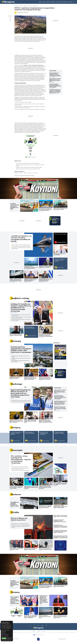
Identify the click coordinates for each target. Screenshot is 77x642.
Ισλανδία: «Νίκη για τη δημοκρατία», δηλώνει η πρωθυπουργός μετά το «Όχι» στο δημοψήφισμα (30, 616)
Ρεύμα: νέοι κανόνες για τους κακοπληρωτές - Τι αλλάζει (19, 466)
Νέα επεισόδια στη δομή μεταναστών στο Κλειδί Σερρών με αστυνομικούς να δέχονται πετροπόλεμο (60, 531)
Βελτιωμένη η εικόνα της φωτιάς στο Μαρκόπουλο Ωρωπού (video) (30, 549)
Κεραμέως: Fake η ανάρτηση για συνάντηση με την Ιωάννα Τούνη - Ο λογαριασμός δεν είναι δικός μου (45, 378)
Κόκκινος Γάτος (61, 242)
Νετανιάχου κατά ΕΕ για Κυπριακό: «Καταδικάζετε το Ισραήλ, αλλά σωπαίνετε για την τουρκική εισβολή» (55, 85)
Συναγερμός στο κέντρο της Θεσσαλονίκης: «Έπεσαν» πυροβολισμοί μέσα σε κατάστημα (59, 520)
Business (16, 494)
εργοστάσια (42, 36)
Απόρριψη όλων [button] (9, 638)
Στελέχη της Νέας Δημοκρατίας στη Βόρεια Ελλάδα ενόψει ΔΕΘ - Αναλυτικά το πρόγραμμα (21, 349)
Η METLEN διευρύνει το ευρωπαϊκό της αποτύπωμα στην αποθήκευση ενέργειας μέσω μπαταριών (45, 506)
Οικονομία (16, 450)
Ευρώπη (21, 37)
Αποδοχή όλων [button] (4, 638)
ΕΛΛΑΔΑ (43, 211)
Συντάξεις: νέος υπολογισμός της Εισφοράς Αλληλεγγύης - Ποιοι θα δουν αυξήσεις (45, 487)
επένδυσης (43, 40)
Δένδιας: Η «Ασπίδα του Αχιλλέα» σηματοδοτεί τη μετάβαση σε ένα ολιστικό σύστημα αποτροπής (21, 307)
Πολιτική (16, 341)
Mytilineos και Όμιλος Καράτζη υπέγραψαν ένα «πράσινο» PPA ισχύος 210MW (29, 167)
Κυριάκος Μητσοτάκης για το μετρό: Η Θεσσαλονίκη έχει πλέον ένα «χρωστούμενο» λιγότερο (46, 280)
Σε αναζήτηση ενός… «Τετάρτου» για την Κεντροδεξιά (44, 433)
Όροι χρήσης (33, 631)
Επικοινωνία (43, 631)
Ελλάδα (15, 512)
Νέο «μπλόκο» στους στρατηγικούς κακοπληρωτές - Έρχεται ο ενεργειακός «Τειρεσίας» (21, 459)
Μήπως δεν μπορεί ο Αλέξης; (60, 234)
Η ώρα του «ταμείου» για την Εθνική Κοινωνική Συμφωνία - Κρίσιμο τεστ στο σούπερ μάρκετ (16, 487)
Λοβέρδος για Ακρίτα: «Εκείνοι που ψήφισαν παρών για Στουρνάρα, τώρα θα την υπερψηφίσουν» (16, 421)
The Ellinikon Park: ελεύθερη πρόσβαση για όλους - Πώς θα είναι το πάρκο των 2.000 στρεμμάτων (60, 506)
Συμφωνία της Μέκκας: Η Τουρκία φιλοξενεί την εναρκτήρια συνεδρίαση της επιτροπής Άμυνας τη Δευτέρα (55, 74)
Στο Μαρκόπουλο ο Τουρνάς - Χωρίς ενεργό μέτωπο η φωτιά (20, 523)
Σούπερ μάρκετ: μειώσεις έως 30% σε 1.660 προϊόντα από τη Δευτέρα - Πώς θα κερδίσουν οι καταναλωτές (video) (60, 536)
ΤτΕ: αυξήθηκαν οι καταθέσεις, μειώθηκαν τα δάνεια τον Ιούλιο (14, 504)
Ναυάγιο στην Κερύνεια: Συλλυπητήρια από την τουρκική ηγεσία (45, 616)
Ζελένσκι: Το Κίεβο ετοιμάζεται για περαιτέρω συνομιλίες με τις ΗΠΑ (16, 335)
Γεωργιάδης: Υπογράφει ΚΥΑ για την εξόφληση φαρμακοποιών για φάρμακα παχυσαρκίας (30, 280)
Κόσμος (15, 592)
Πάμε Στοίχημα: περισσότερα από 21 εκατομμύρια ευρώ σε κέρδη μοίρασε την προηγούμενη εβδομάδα (45, 209)
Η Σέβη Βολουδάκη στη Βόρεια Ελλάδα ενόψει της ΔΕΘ (15, 378)
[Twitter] (38, 625)
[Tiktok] (46, 625)
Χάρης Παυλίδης (60, 267)
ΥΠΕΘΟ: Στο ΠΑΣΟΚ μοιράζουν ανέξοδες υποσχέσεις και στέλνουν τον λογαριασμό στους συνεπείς (16, 280)
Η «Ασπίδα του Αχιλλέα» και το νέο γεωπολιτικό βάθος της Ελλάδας (21, 246)
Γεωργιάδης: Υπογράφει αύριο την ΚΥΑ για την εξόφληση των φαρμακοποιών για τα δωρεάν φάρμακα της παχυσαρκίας (55, 91)
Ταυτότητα (38, 631)
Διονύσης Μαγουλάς (32, 335)
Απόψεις (15, 427)
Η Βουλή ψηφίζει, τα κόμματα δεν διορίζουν (30, 328)
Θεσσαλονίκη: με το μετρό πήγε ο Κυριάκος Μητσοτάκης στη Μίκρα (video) (30, 421)
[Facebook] (30, 625)
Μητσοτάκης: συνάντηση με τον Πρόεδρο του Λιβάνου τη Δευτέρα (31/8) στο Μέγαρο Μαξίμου (30, 378)
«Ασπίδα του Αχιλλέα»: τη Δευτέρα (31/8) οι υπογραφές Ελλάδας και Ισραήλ (21, 238)
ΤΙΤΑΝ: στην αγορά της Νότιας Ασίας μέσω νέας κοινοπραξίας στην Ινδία (28, 168)
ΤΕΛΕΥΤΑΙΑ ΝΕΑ (52, 70)
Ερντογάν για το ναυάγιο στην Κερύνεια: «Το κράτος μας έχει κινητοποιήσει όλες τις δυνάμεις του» (60, 408)
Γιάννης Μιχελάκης (61, 440)
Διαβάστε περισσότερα (8, 628)
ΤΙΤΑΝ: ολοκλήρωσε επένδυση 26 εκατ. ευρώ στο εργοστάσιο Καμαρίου (27, 163)
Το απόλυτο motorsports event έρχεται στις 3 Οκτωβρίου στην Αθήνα (14, 206)
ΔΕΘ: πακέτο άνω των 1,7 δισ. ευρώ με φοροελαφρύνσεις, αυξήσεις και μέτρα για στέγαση (31, 487)
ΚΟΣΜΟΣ (53, 82)
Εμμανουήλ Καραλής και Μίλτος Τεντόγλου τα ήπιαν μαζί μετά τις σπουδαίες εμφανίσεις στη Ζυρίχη (21, 393)
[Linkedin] (42, 625)
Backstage (16, 384)
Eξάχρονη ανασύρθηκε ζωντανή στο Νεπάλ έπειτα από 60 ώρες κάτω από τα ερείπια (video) (60, 616)
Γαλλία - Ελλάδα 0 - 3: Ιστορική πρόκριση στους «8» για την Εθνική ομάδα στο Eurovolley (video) (55, 80)
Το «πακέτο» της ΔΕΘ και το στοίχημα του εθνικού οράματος (60, 259)
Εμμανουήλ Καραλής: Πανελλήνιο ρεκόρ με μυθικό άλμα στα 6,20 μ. (21, 400)
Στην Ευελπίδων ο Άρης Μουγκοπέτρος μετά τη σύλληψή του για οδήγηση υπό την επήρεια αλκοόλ (60, 526)
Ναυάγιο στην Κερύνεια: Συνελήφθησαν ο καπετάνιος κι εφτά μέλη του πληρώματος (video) (31, 267)
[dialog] (7, 631)
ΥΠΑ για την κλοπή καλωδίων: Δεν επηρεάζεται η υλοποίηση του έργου (45, 549)
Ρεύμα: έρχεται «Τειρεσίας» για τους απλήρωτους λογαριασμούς (20, 470)
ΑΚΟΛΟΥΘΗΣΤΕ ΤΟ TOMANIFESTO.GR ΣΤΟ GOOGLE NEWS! (23, 175)
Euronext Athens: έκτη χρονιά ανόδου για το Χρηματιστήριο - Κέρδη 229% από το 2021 (60, 484)
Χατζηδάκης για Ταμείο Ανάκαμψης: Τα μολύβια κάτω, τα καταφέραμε (46, 267)
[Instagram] (34, 625)
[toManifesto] (8, 1)
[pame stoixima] (38, 188)
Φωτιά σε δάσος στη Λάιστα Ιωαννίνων (19, 519)
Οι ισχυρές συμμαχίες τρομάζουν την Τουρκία (59, 433)
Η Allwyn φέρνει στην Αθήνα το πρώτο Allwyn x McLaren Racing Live (60, 209)
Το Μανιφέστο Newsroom (23, 12)
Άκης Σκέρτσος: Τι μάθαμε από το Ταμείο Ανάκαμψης (59, 254)
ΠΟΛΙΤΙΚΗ (53, 93)
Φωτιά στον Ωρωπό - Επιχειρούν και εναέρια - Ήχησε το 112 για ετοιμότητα (60, 516)
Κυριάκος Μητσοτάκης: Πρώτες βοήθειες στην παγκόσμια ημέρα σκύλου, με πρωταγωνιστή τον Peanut (45, 421)
